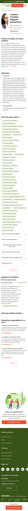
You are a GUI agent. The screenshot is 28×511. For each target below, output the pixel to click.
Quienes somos (6, 436)
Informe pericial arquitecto (9, 239)
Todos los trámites (7, 452)
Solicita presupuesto (13, 507)
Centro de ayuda (6, 443)
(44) (20, 117)
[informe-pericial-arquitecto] (25, 239)
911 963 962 (4, 478)
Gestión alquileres (7, 263)
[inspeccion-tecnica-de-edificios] (25, 258)
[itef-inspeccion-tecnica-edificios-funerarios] (25, 245)
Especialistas (9, 8)
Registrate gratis (14, 422)
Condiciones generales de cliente (17, 501)
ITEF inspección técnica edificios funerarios (12, 245)
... (9, 66)
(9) (6, 322)
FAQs (2, 440)
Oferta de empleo (6, 456)
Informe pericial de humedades (11, 252)
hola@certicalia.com (7, 483)
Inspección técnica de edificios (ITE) (12, 257)
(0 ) (19, 277)
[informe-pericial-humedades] (25, 252)
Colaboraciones (6, 459)
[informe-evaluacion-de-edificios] (25, 234)
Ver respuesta (5, 332)
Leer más (14, 66)
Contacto (9, 488)
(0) (19, 29)
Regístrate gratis (19, 1)
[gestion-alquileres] (25, 263)
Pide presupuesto (17, 5)
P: (1, 325)
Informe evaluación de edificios (11, 234)
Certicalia (3, 8)
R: (1, 327)
